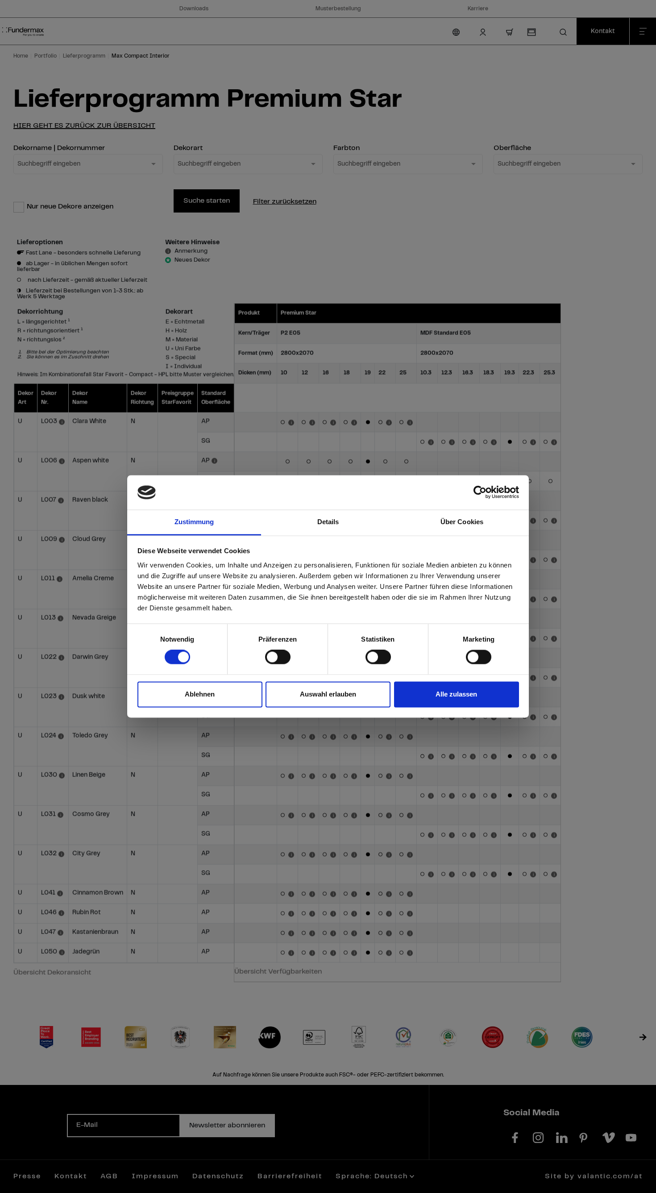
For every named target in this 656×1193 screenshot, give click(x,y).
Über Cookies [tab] (461, 522)
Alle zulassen (456, 694)
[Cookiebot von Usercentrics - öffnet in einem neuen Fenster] (480, 492)
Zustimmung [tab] (194, 522)
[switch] (278, 657)
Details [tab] (328, 522)
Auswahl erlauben (328, 694)
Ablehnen (200, 694)
